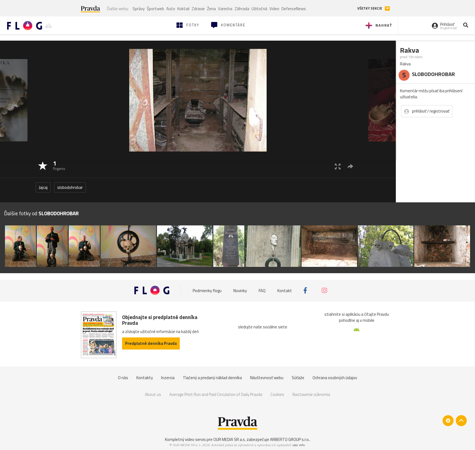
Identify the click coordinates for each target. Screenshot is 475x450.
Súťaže (298, 378)
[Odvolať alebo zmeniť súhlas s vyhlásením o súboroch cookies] (448, 420)
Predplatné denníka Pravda (151, 343)
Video (274, 8)
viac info (298, 445)
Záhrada (241, 8)
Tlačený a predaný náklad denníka (212, 378)
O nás (123, 378)
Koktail (183, 8)
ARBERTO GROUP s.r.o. (290, 439)
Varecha (225, 8)
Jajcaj (43, 187)
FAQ (262, 290)
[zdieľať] (350, 166)
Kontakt (284, 290)
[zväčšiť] (338, 166)
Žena (211, 8)
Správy (138, 8)
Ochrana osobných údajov (335, 378)
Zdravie (198, 8)
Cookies (277, 394)
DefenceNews (293, 8)
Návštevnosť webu (266, 378)
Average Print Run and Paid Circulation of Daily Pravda (215, 394)
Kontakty (144, 378)
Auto (170, 8)
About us (153, 394)
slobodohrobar (70, 187)
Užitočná (259, 8)
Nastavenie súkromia (311, 394)
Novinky (240, 290)
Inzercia (168, 378)
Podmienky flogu (207, 290)
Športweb (155, 8)
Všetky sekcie (370, 8)
